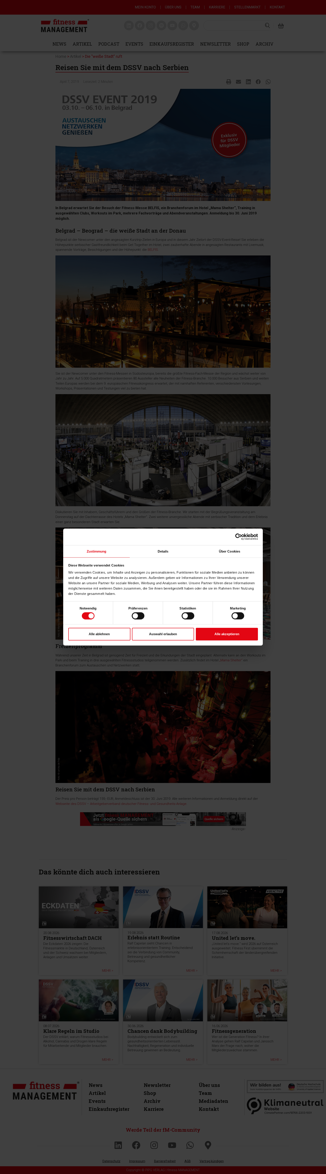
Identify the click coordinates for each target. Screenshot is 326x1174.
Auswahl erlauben (163, 634)
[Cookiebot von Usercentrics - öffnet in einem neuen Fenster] (238, 536)
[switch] (138, 615)
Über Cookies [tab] (229, 551)
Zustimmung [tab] (96, 551)
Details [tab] (163, 551)
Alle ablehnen (99, 634)
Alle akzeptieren (226, 634)
